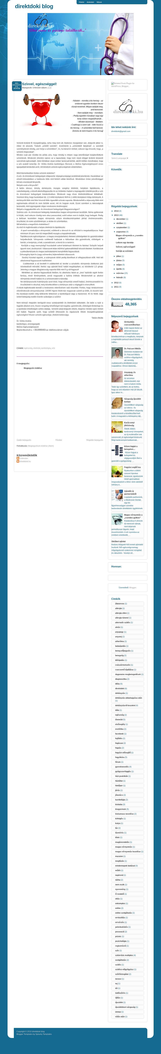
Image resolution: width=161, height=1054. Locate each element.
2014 (116, 211)
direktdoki (90, 2)
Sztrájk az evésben (124, 251)
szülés (118, 965)
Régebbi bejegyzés (94, 440)
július (119, 256)
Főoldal (81, 2)
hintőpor (119, 786)
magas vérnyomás (123, 847)
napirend (119, 875)
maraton (119, 856)
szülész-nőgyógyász (124, 969)
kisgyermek (120, 809)
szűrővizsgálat (121, 974)
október (120, 223)
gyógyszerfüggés (123, 771)
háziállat (119, 781)
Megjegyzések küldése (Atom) (41, 446)
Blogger (132, 588)
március (120, 273)
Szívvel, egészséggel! (39, 84)
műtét (117, 870)
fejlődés (118, 738)
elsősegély (120, 724)
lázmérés (119, 833)
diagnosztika (121, 679)
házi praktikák (121, 776)
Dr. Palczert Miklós (132, 349)
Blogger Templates (25, 1034)
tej (116, 984)
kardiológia (46, 348)
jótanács (119, 795)
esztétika (119, 729)
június (119, 260)
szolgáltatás (120, 960)
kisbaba (118, 804)
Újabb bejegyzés (24, 440)
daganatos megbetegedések (128, 674)
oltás (117, 899)
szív (53, 348)
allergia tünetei (121, 618)
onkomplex (120, 903)
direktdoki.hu (25, 461)
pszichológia (120, 941)
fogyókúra (119, 757)
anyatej (118, 637)
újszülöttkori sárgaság (125, 1007)
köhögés (119, 819)
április (119, 269)
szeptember (122, 227)
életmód (36, 348)
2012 (116, 283)
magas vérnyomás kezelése (128, 852)
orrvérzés (119, 922)
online (118, 908)
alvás (117, 627)
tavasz (118, 979)
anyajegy (119, 632)
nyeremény (120, 889)
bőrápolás (119, 660)
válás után (120, 1017)
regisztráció (120, 946)
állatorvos (119, 604)
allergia (118, 608)
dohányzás (120, 693)
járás (117, 790)
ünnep (118, 1012)
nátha (117, 880)
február (119, 277)
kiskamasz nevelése (124, 814)
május (119, 265)
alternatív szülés (122, 622)
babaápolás (120, 646)
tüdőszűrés (120, 993)
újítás (117, 998)
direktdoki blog (34, 6)
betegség (119, 655)
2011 (116, 287)
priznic (118, 936)
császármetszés (122, 665)
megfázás (119, 861)
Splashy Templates (44, 1034)
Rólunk (99, 2)
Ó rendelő (119, 894)
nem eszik (119, 885)
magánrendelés (122, 842)
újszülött (119, 1002)
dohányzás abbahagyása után (128, 698)
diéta (117, 684)
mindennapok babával (125, 866)
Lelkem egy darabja (124, 243)
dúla (117, 710)
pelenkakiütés (121, 927)
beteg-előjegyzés (122, 651)
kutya (117, 823)
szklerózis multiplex (124, 955)
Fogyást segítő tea (132, 467)
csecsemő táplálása (124, 670)
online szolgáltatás (123, 913)
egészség (28, 348)
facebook (119, 734)
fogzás (118, 748)
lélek (117, 837)
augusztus (121, 232)
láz (116, 828)
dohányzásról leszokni (125, 705)
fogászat (119, 743)
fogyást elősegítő (123, 753)
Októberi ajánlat (118, 541)
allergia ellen (121, 613)
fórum (118, 762)
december (121, 219)
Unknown (24, 458)
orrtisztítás (120, 918)
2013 (116, 215)
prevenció (119, 932)
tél (116, 988)
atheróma (119, 641)
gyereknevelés (122, 767)
